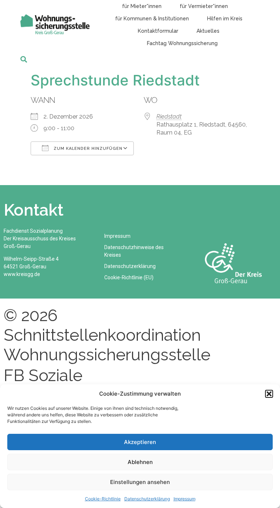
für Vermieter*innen (204, 6)
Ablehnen (140, 462)
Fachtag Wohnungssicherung (182, 43)
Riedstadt (169, 116)
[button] (269, 393)
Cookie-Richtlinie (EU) (128, 277)
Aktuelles (208, 31)
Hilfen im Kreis (224, 18)
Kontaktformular (158, 31)
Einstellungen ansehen (140, 482)
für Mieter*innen (142, 6)
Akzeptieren (140, 442)
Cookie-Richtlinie (103, 498)
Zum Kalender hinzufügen (87, 148)
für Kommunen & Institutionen (152, 18)
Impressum (184, 498)
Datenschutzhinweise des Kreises (134, 251)
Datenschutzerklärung (147, 498)
